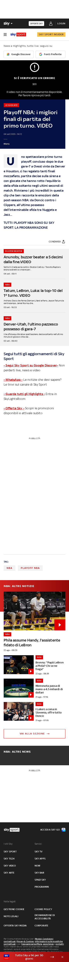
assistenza (48, 944)
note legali (11, 916)
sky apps (40, 858)
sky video (10, 865)
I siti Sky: (8, 843)
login (61, 23)
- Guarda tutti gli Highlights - (24, 394)
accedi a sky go (50, 829)
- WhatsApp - (13, 379)
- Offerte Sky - (14, 408)
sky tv (39, 851)
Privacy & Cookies (25, 941)
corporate (41, 925)
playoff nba (30, 568)
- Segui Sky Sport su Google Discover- (31, 365)
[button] (29, 957)
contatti (60, 944)
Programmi (42, 886)
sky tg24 (9, 858)
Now (37, 865)
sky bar (39, 872)
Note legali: (10, 901)
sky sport (10, 851)
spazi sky (40, 879)
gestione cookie (14, 909)
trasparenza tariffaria (31, 944)
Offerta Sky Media (15, 925)
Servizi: (38, 843)
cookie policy (43, 909)
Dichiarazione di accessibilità (45, 917)
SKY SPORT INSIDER (51, 34)
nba (9, 568)
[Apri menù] (5, 34)
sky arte (9, 872)
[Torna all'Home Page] (18, 34)
